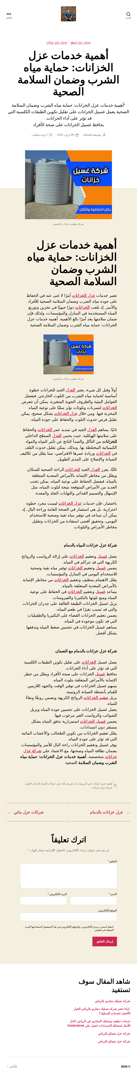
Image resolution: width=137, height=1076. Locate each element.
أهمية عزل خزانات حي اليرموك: (95, 783)
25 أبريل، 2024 (65, 135)
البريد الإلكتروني (57, 894)
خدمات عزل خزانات (56, 42)
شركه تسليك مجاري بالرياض (112, 1001)
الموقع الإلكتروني (107, 910)
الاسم (113, 894)
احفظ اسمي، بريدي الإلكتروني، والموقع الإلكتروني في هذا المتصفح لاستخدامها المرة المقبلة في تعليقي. (69, 928)
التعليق (112, 861)
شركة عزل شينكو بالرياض (114, 1033)
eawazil (87, 135)
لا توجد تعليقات (39, 135)
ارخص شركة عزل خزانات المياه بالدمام (54, 783)
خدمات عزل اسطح (81, 42)
